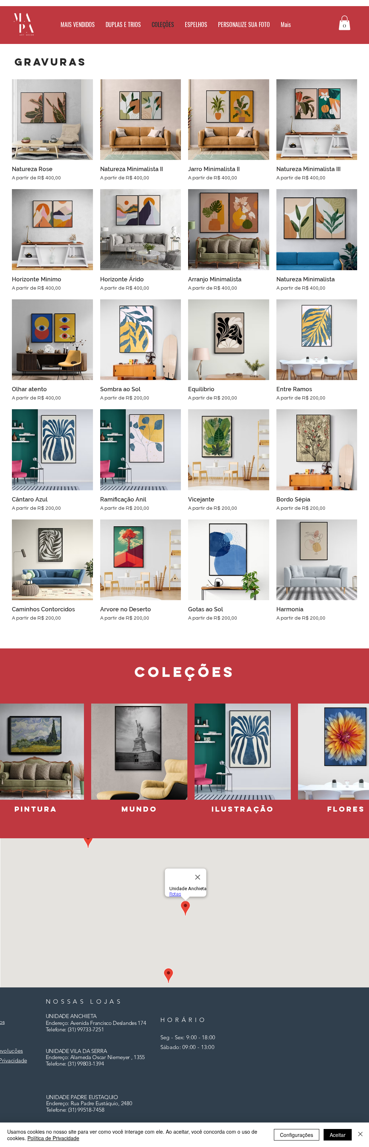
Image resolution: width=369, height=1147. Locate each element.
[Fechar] (360, 1134)
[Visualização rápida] (52, 119)
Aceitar (338, 1134)
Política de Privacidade (53, 1138)
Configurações (296, 1134)
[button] (196, 24)
